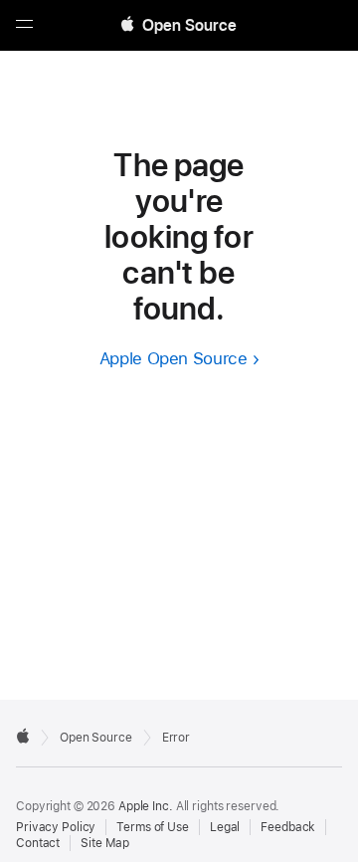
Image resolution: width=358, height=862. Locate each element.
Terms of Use (152, 827)
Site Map (105, 843)
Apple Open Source (173, 358)
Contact (38, 843)
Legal (225, 827)
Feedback (288, 827)
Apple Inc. (145, 806)
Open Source (96, 738)
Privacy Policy (55, 827)
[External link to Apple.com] (23, 736)
